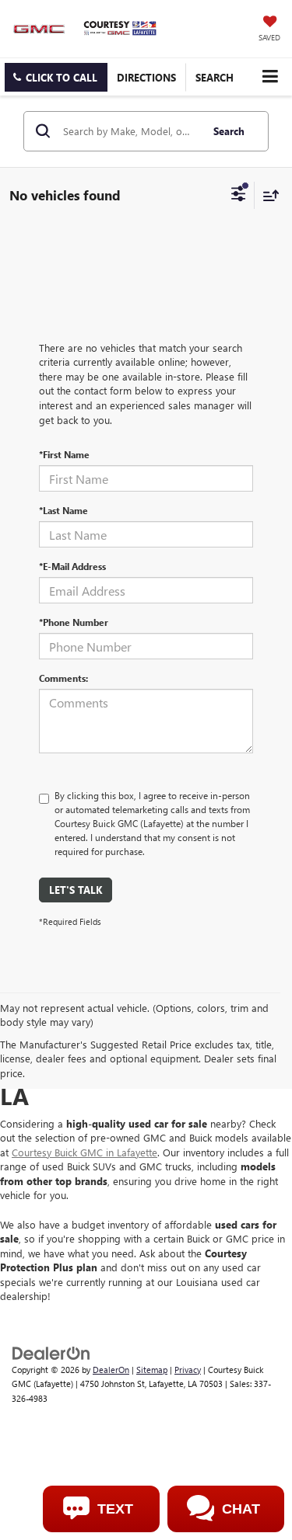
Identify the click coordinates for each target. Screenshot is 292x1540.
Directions (146, 77)
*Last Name (63, 510)
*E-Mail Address (72, 566)
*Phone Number (73, 622)
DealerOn (111, 1369)
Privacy (187, 1369)
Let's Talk (75, 889)
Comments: (63, 678)
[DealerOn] (51, 1351)
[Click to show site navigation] (270, 76)
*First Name (64, 454)
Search (229, 130)
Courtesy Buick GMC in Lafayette (84, 1152)
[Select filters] (238, 195)
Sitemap (151, 1369)
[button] (56, 77)
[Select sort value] (267, 195)
